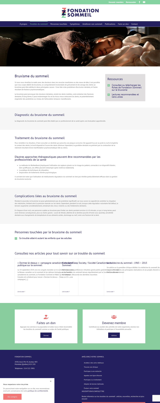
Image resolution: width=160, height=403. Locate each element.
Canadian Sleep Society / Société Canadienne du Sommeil (87, 264)
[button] (125, 87)
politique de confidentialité (38, 391)
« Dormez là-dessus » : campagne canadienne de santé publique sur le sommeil (45, 264)
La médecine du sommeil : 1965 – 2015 (127, 262)
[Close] (50, 381)
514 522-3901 (29, 368)
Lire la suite (21, 291)
